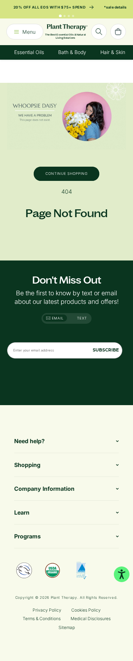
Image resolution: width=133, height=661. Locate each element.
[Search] (99, 31)
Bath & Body (72, 52)
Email (57, 318)
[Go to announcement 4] (73, 16)
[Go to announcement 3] (69, 16)
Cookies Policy (86, 610)
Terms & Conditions (42, 618)
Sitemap (67, 627)
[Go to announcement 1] (60, 16)
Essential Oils (29, 52)
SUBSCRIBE (106, 350)
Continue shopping (66, 173)
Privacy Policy (47, 610)
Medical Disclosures (91, 618)
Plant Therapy (64, 597)
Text (82, 318)
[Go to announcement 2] (64, 16)
